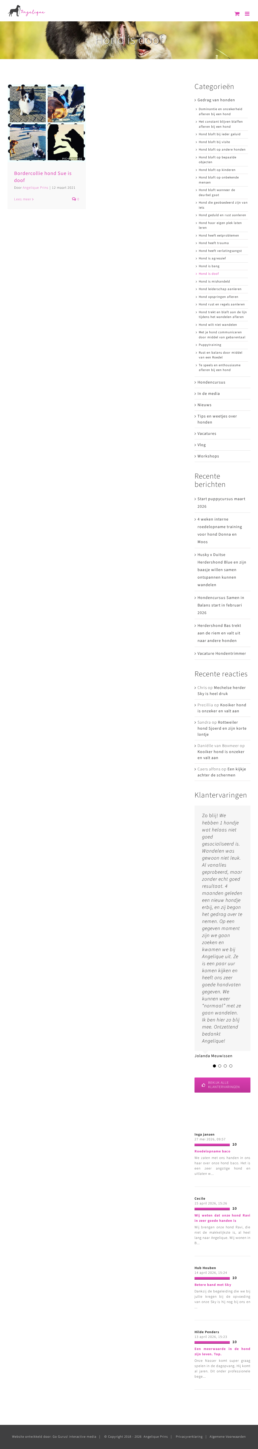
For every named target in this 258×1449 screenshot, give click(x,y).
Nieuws (205, 405)
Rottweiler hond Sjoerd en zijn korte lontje (222, 728)
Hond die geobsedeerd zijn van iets (223, 205)
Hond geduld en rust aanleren (222, 215)
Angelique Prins (35, 187)
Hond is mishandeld (214, 281)
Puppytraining (210, 345)
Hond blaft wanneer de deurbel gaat (217, 192)
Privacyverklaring (189, 1436)
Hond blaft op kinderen (217, 170)
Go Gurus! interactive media (74, 1436)
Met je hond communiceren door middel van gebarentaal (222, 335)
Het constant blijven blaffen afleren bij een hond (221, 124)
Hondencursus (211, 382)
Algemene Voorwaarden (228, 1436)
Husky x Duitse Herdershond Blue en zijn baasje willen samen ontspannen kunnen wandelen (222, 570)
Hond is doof (209, 273)
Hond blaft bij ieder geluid (220, 134)
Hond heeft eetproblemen (219, 235)
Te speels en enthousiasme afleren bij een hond (220, 367)
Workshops (208, 456)
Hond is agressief (212, 258)
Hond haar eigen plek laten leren (220, 225)
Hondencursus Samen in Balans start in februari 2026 (221, 605)
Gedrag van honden (216, 100)
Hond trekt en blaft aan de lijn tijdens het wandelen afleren (223, 314)
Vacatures (207, 433)
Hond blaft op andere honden (222, 149)
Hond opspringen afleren (218, 297)
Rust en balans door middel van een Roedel (220, 355)
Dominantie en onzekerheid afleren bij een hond (220, 111)
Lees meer (22, 199)
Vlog (202, 445)
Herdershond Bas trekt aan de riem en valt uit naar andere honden (219, 633)
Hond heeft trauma (214, 243)
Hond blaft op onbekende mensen (219, 180)
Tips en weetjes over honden (217, 419)
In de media (209, 393)
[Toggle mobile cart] (237, 13)
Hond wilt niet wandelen (218, 324)
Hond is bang (209, 266)
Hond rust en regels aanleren (222, 304)
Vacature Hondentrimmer (222, 653)
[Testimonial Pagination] (214, 1065)
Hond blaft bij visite (214, 142)
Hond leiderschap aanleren (220, 289)
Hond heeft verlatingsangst (220, 251)
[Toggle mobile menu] (247, 13)
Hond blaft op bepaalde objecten (217, 160)
